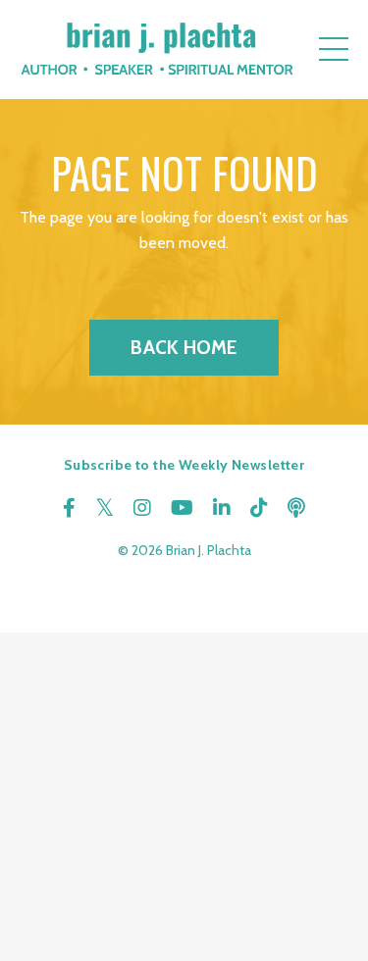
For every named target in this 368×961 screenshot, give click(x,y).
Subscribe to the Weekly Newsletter (184, 465)
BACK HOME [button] (184, 347)
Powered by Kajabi (184, 581)
